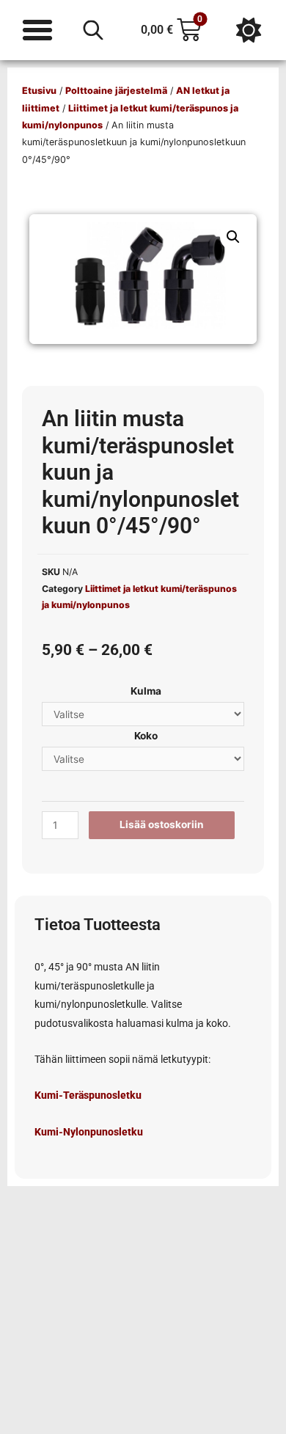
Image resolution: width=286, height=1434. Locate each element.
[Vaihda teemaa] (249, 30)
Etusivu (39, 90)
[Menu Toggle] (37, 30)
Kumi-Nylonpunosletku (88, 1132)
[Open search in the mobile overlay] (93, 30)
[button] (233, 237)
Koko (146, 736)
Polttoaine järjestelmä (116, 90)
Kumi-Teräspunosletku (88, 1095)
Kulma (146, 691)
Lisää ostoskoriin (162, 824)
